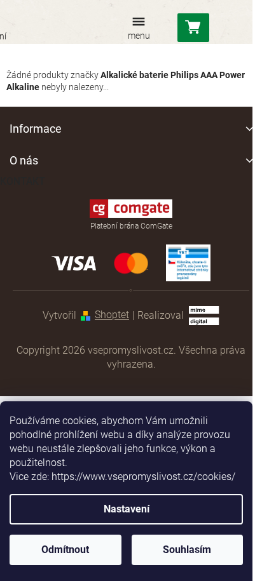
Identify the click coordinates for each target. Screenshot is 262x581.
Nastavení (126, 509)
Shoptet (112, 315)
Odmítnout (65, 550)
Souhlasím (187, 550)
